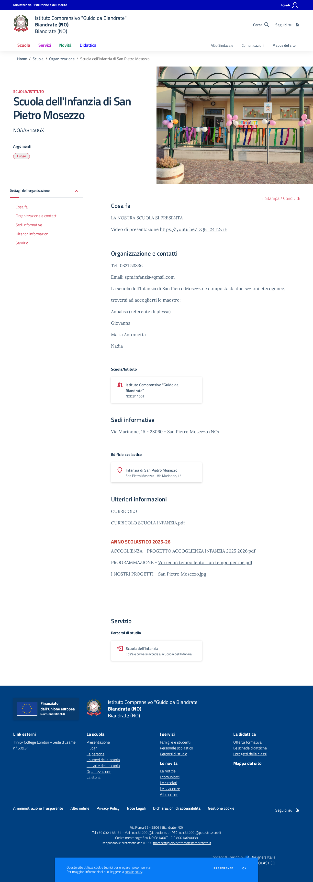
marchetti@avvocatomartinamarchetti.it (182, 842)
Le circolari (168, 783)
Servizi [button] (44, 45)
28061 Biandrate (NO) (167, 827)
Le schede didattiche (250, 748)
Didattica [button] (88, 45)
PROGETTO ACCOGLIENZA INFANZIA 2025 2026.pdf (201, 551)
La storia (94, 777)
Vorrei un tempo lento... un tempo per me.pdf (205, 562)
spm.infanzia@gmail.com (150, 277)
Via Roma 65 (139, 827)
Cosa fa (22, 207)
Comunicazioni (253, 45)
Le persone (95, 754)
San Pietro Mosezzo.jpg (182, 574)
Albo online (169, 794)
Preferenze (223, 868)
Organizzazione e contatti (36, 216)
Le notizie (168, 771)
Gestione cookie (221, 808)
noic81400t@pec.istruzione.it (200, 832)
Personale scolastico (176, 748)
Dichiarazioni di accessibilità (177, 808)
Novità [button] (65, 45)
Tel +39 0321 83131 (107, 832)
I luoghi (92, 748)
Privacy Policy (108, 808)
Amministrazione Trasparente (38, 808)
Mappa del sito (284, 45)
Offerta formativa (247, 742)
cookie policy (133, 871)
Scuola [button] (23, 45)
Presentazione (98, 742)
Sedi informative (29, 225)
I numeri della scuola (103, 760)
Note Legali (136, 808)
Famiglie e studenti (175, 742)
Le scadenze (170, 789)
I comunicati (169, 777)
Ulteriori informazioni (32, 234)
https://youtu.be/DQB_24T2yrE (193, 229)
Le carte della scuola (103, 766)
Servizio (22, 243)
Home (22, 59)
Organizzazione (62, 59)
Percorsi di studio (173, 754)
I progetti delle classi (250, 754)
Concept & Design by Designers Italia (243, 857)
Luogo (21, 155)
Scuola (38, 59)
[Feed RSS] (297, 25)
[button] (46, 191)
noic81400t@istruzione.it (150, 832)
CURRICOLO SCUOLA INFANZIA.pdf (148, 523)
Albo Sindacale (222, 45)
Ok (244, 868)
